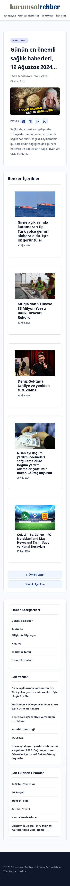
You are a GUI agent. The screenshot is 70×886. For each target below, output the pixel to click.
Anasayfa (10, 15)
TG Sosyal (18, 737)
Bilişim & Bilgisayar (24, 635)
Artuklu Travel (21, 809)
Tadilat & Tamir (21, 652)
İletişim (61, 15)
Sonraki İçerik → (35, 584)
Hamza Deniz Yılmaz (24, 817)
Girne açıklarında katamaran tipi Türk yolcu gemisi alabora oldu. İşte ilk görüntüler (35, 692)
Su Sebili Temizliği (23, 729)
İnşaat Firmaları (22, 660)
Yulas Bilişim (20, 800)
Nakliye (16, 643)
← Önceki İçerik (35, 574)
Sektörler (48, 15)
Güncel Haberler (28, 15)
